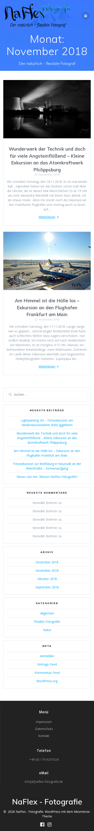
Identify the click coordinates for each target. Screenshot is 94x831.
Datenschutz (44, 729)
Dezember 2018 (47, 562)
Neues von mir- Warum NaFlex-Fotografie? (47, 477)
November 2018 (47, 570)
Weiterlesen (47, 217)
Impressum (44, 722)
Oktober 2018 (47, 579)
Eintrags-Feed (47, 664)
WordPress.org (47, 681)
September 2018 (47, 587)
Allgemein (47, 613)
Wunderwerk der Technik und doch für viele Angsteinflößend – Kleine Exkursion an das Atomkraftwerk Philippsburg (47, 438)
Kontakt (43, 736)
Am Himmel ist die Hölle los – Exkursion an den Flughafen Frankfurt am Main (47, 307)
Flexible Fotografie (47, 621)
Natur (47, 630)
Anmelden (47, 656)
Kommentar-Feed (47, 673)
